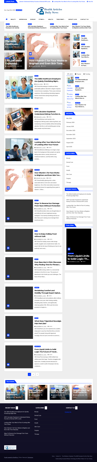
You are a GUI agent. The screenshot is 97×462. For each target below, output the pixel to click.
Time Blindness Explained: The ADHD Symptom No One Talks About (77, 456)
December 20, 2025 (41, 267)
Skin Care (32, 58)
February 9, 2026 (12, 66)
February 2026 (70, 122)
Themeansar (30, 457)
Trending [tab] (87, 74)
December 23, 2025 (41, 239)
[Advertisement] (79, 284)
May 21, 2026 (10, 46)
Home (53, 456)
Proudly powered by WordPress (11, 457)
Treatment (60, 19)
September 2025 (71, 138)
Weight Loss (72, 19)
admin (17, 46)
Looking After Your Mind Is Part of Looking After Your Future (59, 27)
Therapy (68, 182)
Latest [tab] (71, 74)
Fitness (41, 19)
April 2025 (69, 146)
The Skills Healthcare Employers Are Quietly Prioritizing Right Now (12, 28)
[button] (92, 19)
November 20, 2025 (41, 326)
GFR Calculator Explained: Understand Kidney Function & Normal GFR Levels (37, 28)
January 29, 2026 (35, 66)
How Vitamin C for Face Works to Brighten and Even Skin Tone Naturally (81, 28)
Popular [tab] (78, 74)
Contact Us (84, 19)
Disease (32, 19)
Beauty (13, 19)
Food (67, 166)
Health (50, 19)
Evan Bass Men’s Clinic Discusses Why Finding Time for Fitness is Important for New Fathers (47, 264)
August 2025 (69, 142)
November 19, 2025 (41, 354)
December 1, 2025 (41, 295)
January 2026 (70, 126)
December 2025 (70, 130)
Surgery (37, 287)
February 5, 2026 (41, 147)
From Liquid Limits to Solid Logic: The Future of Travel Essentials (45, 351)
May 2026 (69, 118)
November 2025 (70, 134)
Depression (23, 19)
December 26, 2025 (41, 208)
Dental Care (37, 346)
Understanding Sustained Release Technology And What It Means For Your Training (74, 458)
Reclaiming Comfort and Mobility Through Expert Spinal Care (47, 292)
